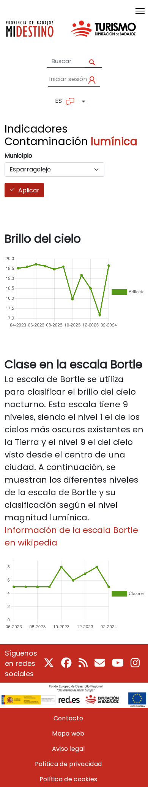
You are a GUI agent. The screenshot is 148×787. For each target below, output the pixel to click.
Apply (93, 61)
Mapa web (68, 733)
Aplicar (28, 190)
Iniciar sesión (68, 79)
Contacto (68, 718)
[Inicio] (71, 35)
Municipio (18, 155)
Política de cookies (68, 779)
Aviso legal (68, 748)
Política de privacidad (68, 764)
